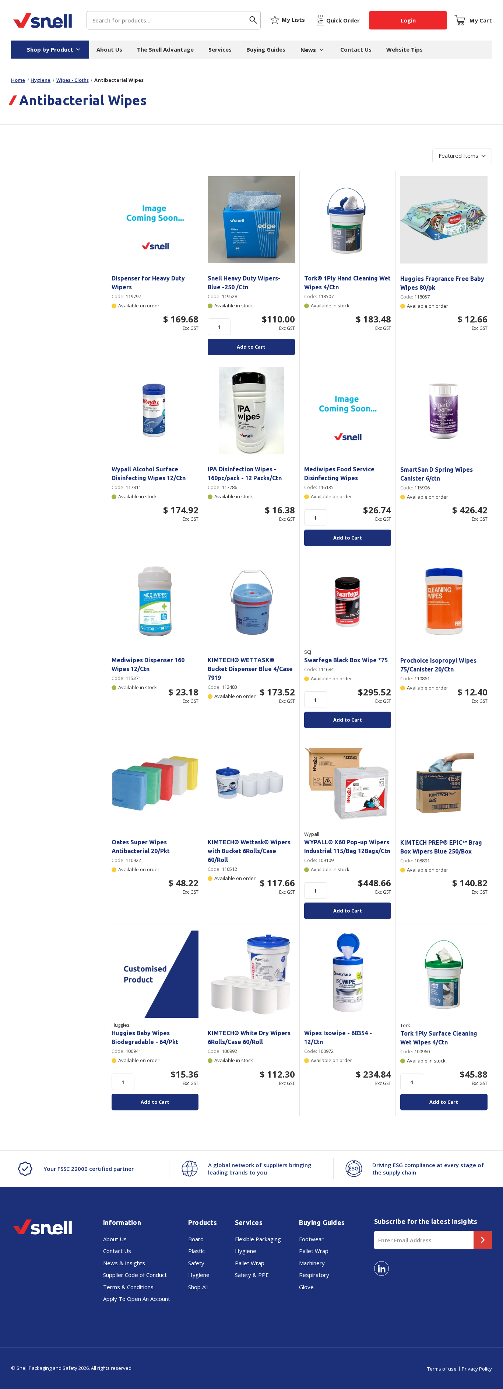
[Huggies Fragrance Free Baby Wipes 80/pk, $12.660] (444, 220)
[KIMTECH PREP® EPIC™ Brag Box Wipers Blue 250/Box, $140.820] (444, 783)
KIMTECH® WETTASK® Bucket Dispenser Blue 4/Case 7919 (250, 669)
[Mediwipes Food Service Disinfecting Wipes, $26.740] (347, 410)
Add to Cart (251, 346)
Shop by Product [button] (50, 49)
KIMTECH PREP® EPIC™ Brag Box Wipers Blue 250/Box (441, 847)
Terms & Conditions (128, 1287)
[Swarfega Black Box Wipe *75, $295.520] (347, 601)
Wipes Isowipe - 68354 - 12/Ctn (338, 1037)
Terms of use (442, 1368)
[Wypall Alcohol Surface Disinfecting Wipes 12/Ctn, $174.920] (155, 410)
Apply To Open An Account (136, 1298)
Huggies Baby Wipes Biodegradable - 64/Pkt (145, 1037)
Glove (306, 1287)
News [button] (308, 49)
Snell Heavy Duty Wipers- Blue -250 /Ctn (244, 282)
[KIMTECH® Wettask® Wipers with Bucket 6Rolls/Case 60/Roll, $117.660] (251, 783)
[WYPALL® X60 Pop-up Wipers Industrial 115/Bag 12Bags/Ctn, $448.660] (347, 783)
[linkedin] (381, 1268)
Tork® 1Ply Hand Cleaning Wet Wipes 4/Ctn (347, 282)
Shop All (198, 1287)
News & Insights (124, 1263)
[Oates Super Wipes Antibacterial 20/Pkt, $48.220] (155, 783)
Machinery (312, 1263)
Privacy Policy (477, 1368)
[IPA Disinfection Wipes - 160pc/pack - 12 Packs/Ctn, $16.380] (251, 410)
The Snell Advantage (165, 49)
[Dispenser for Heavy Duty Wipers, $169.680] (155, 219)
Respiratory (314, 1274)
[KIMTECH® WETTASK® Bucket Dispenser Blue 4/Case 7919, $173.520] (251, 601)
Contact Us (356, 49)
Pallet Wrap (249, 1263)
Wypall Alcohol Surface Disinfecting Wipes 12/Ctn (149, 473)
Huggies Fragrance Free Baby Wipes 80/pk (442, 283)
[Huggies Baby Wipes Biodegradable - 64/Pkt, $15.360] (155, 974)
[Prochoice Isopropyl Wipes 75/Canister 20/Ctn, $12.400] (444, 601)
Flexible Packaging (258, 1239)
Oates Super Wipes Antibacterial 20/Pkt (141, 846)
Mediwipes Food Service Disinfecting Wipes (339, 473)
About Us (109, 49)
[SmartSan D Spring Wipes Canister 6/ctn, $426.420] (444, 410)
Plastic (196, 1250)
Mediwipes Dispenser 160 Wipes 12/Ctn (148, 664)
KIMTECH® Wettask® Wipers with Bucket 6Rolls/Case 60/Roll (249, 851)
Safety (196, 1263)
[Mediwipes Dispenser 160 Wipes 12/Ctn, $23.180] (155, 601)
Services (220, 49)
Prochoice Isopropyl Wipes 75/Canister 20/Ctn (438, 665)
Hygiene (199, 1274)
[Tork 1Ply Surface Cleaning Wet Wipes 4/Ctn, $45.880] (444, 974)
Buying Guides (265, 49)
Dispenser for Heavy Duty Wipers (148, 282)
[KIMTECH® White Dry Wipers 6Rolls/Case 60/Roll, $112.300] (251, 974)
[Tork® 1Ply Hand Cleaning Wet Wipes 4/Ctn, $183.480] (347, 219)
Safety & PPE (252, 1274)
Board (196, 1239)
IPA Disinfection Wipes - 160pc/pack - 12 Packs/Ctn (245, 473)
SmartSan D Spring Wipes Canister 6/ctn (436, 474)
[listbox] (462, 156)
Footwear (311, 1239)
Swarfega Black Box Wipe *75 (346, 660)
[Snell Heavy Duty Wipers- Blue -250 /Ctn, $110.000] (251, 219)
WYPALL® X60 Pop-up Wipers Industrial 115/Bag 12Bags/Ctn (347, 846)
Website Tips (404, 49)
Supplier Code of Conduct (135, 1274)
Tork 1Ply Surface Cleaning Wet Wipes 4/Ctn (438, 1038)
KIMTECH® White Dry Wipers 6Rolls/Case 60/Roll (249, 1037)
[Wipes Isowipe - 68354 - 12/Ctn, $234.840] (347, 974)
